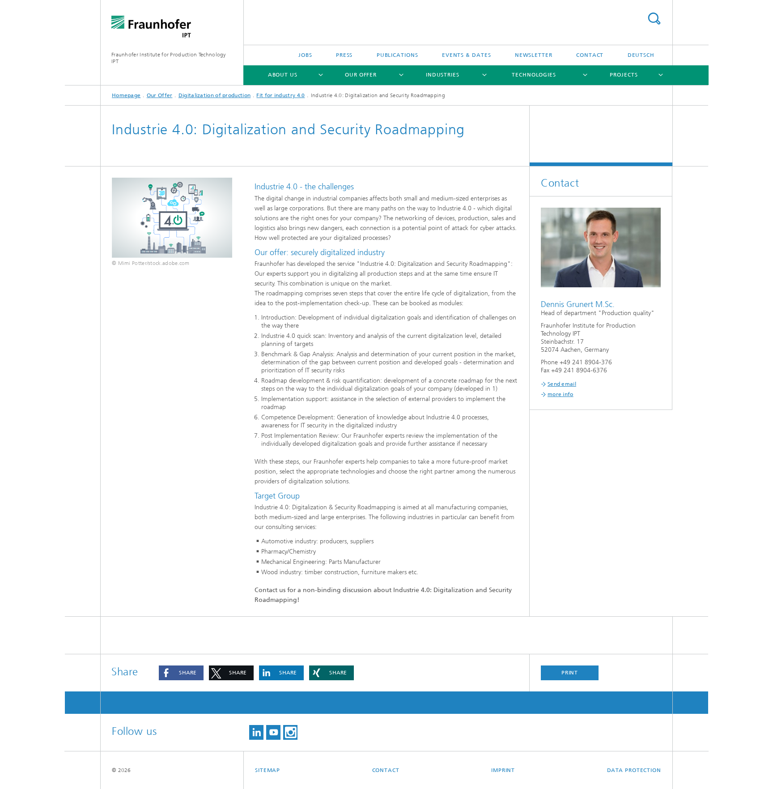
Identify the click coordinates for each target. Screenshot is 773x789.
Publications (397, 55)
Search (654, 18)
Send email (562, 384)
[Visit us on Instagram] (290, 732)
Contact (589, 55)
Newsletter (533, 55)
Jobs (305, 55)
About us (282, 75)
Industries (442, 75)
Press (344, 55)
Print (569, 673)
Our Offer (361, 75)
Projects (623, 75)
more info (560, 394)
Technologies (534, 75)
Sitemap (267, 770)
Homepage (126, 95)
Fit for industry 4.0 (280, 95)
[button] (181, 672)
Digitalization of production (214, 95)
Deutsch (641, 55)
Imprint (503, 770)
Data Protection (634, 770)
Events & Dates (466, 55)
